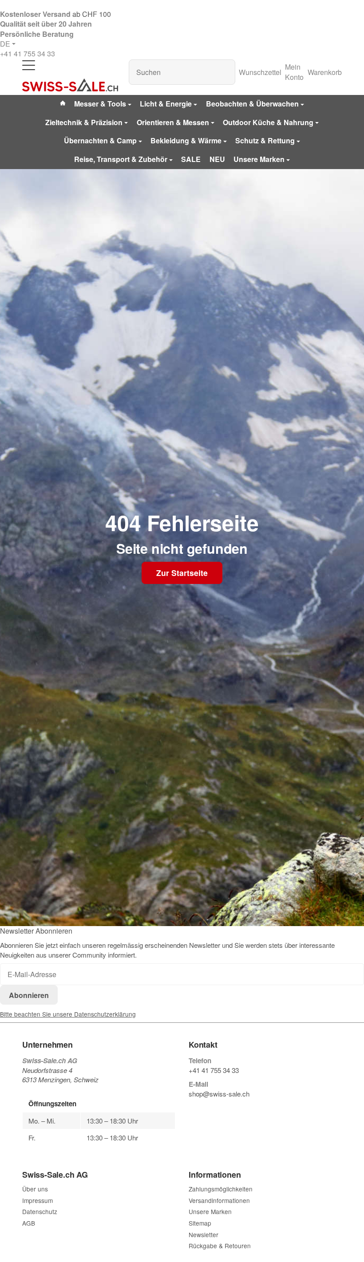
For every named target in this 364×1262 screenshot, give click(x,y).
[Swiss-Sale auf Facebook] (192, 1108)
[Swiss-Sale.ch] (70, 85)
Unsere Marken (259, 159)
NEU (217, 159)
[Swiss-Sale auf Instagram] (233, 1108)
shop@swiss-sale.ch (219, 1093)
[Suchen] (224, 72)
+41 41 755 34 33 (27, 53)
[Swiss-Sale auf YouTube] (212, 1108)
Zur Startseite (182, 572)
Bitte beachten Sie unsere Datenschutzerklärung (68, 1014)
